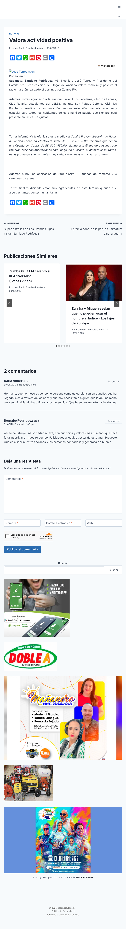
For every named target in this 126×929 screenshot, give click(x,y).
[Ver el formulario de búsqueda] (119, 16)
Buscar (113, 570)
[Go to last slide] (9, 303)
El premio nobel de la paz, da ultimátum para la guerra (96, 228)
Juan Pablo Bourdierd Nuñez (28, 48)
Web (90, 523)
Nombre (11, 523)
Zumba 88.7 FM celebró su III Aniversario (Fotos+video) (30, 276)
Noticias (14, 34)
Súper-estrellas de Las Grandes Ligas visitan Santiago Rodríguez (29, 228)
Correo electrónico (59, 523)
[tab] (56, 346)
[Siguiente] (116, 303)
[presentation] (94, 282)
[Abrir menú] (119, 6)
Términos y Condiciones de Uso (63, 914)
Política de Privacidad (62, 911)
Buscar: (63, 563)
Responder (114, 381)
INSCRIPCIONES (84, 877)
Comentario (14, 478)
